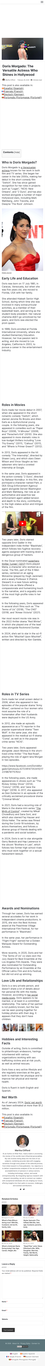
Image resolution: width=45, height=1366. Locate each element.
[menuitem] (12, 89)
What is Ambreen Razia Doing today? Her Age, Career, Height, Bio (11, 1249)
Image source (7, 273)
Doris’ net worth (33, 1103)
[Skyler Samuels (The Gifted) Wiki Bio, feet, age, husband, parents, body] (33, 1210)
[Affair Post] (10, 2)
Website (5, 1320)
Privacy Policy (25, 1344)
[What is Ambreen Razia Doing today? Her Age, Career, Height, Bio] (12, 1236)
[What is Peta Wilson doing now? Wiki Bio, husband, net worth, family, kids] (12, 1210)
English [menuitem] (15, 1354)
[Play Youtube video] (22, 524)
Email (4, 1311)
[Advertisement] (22, 21)
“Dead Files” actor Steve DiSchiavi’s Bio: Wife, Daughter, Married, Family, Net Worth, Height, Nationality (32, 1251)
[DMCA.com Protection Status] (22, 1348)
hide (17, 153)
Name (4, 1302)
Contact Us (36, 1344)
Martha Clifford (10, 80)
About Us (15, 1344)
